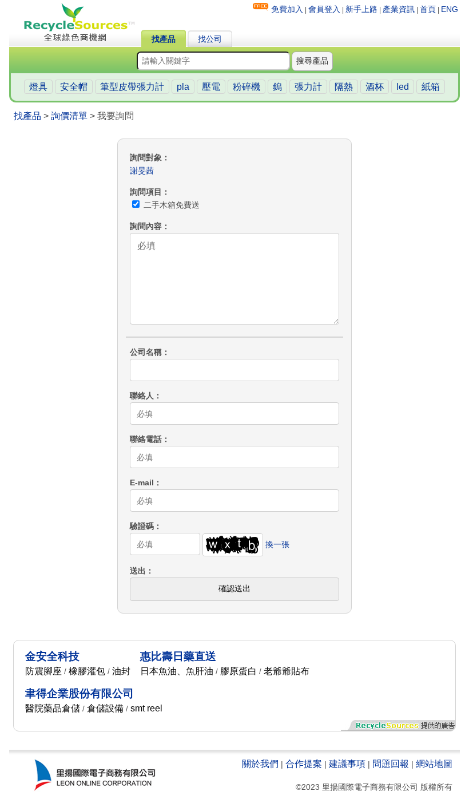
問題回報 (390, 764)
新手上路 (361, 9)
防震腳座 (43, 671)
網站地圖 (434, 764)
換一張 (277, 544)
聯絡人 (142, 395)
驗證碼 (142, 526)
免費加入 (287, 9)
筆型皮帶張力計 (132, 87)
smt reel (146, 708)
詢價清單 (69, 116)
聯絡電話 (146, 439)
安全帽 (74, 87)
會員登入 (324, 9)
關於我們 (260, 764)
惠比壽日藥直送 (178, 656)
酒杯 (374, 87)
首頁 (428, 9)
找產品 (164, 38)
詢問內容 (146, 226)
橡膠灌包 (87, 671)
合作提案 (303, 764)
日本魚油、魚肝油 (176, 671)
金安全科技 (52, 656)
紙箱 (431, 87)
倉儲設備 (105, 708)
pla (183, 87)
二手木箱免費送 (170, 204)
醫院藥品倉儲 (52, 708)
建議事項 (347, 764)
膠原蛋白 (238, 671)
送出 (138, 570)
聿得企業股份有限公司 (79, 693)
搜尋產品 (312, 60)
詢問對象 (146, 157)
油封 (121, 671)
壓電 (211, 87)
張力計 (308, 87)
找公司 (210, 38)
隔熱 (344, 87)
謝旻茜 (142, 170)
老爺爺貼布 (286, 671)
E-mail (142, 482)
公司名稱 (146, 352)
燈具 (38, 87)
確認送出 (234, 588)
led (402, 87)
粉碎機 (246, 87)
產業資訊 (399, 9)
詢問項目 (146, 191)
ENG (449, 9)
